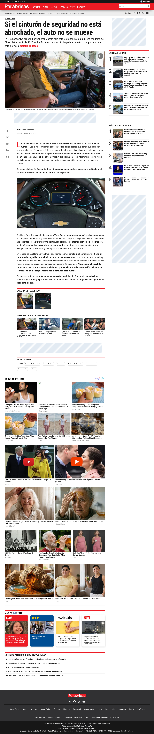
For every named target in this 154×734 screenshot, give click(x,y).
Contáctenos (67, 717)
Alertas (33, 369)
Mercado (64, 7)
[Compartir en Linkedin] (7, 150)
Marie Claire (45, 709)
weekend (93, 618)
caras (16, 618)
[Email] (7, 157)
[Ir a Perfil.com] (145, 2)
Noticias (36, 7)
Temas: (20, 364)
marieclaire (67, 618)
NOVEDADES (10, 18)
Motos (54, 7)
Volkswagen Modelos (37, 13)
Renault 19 (50, 13)
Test (72, 7)
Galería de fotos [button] (29, 46)
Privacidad (78, 717)
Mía (113, 709)
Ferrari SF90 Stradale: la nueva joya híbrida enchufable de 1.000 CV (34, 675)
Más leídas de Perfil (120, 125)
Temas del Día (10, 13)
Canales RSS (40, 717)
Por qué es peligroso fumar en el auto (22, 667)
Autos (45, 7)
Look (100, 709)
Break (131, 709)
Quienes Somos (53, 717)
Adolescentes (22, 369)
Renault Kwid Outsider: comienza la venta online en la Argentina (33, 663)
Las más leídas (117, 53)
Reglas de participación (101, 717)
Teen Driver (60, 364)
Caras (25, 709)
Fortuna (57, 709)
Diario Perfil (14, 709)
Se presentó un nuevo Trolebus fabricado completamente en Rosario (36, 659)
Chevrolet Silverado (77, 13)
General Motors (91, 364)
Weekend (77, 709)
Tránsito (116, 717)
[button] (100, 56)
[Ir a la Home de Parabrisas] (17, 6)
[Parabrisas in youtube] (147, 13)
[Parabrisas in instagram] (134, 13)
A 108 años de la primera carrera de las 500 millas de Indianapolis (34, 671)
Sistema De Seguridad (75, 364)
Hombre (66, 709)
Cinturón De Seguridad (32, 364)
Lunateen (122, 709)
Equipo (87, 717)
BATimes (141, 709)
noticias (42, 618)
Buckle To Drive (48, 364)
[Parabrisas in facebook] (139, 13)
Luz (106, 709)
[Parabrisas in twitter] (143, 13)
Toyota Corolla (62, 13)
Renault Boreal (22, 13)
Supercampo (89, 709)
